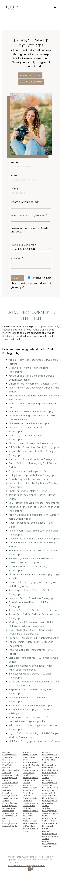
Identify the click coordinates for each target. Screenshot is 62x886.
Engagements (9, 329)
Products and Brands (43, 329)
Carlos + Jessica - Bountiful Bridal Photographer (34, 538)
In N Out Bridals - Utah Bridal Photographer (31, 705)
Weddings (53, 326)
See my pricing (30, 75)
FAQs (30, 865)
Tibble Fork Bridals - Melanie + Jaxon (28, 491)
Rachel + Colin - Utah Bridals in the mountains (33, 610)
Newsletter (39, 865)
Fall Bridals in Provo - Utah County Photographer (34, 447)
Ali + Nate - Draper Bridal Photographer (29, 423)
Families (22, 329)
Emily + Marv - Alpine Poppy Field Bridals (30, 471)
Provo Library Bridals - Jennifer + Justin (29, 479)
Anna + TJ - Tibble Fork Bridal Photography (31, 411)
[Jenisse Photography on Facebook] (29, 869)
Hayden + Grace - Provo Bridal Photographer (32, 598)
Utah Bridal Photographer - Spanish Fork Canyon (34, 741)
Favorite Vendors (17, 865)
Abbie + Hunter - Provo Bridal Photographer (31, 443)
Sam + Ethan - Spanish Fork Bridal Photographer (34, 502)
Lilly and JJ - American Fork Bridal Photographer (34, 638)
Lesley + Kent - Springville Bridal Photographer (33, 475)
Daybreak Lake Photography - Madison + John (33, 383)
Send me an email (12, 336)
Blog (14, 332)
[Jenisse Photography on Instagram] (32, 869)
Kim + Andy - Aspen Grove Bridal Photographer (33, 459)
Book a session (31, 81)
